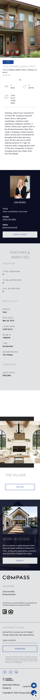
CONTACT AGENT (20, 234)
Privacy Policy (18, 662)
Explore (20, 487)
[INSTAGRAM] (10, 672)
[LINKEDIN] (16, 672)
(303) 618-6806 (9, 220)
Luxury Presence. (30, 686)
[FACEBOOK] (5, 672)
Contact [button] (20, 561)
